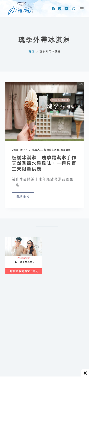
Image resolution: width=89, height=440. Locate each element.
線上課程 (9, 239)
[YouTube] (66, 8)
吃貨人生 (37, 149)
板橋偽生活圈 (51, 149)
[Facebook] (53, 8)
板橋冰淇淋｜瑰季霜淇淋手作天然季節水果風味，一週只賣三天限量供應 (44, 163)
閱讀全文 (23, 198)
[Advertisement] (44, 335)
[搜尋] (73, 8)
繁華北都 (66, 149)
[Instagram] (59, 8)
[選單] (82, 9)
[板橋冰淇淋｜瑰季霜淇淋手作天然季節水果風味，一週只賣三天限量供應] (44, 111)
